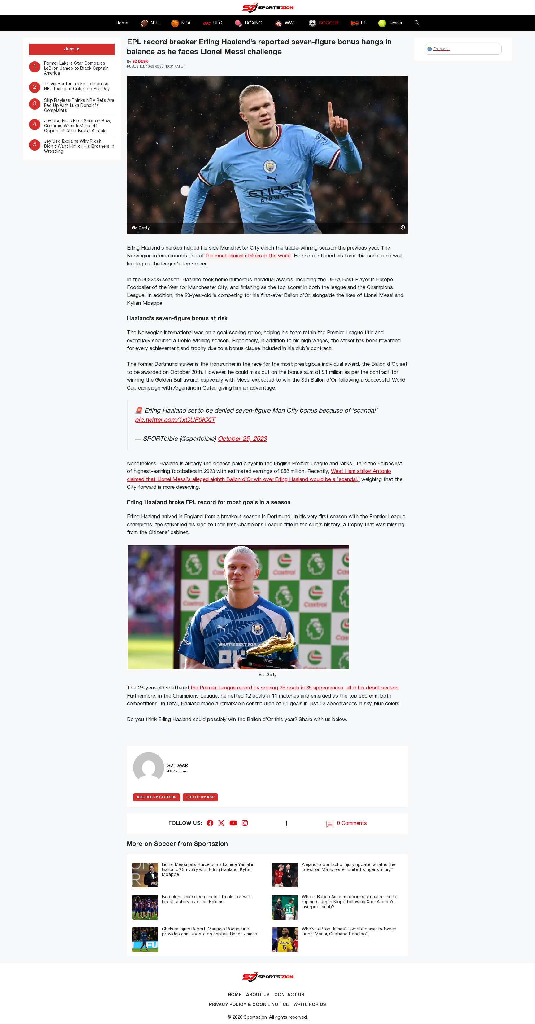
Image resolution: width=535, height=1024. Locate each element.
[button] (416, 23)
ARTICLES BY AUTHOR (156, 797)
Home (122, 23)
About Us (258, 995)
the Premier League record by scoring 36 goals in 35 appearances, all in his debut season (294, 688)
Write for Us (310, 1005)
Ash (200, 797)
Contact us (289, 995)
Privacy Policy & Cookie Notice (249, 1005)
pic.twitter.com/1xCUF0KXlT (175, 420)
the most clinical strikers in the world (248, 256)
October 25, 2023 (242, 439)
